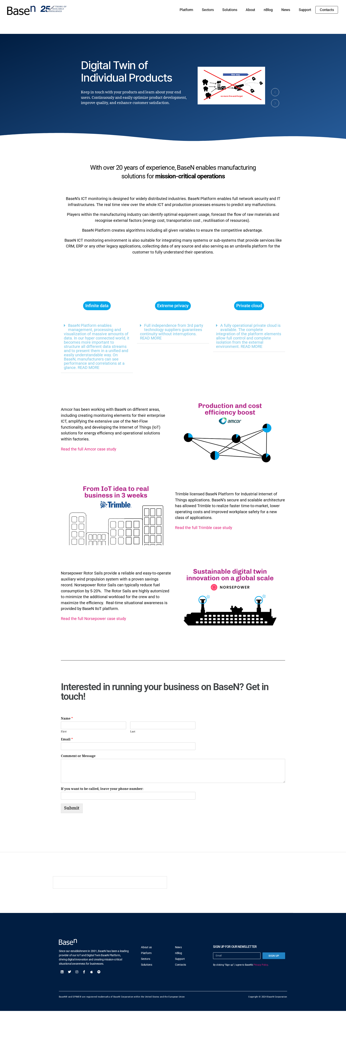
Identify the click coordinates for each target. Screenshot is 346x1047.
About (250, 10)
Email (67, 739)
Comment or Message (78, 756)
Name (67, 719)
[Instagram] (77, 972)
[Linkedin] (62, 972)
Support (305, 10)
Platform (186, 10)
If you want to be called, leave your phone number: (102, 789)
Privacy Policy (260, 964)
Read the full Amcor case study (88, 449)
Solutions (229, 10)
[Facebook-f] (84, 972)
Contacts (327, 10)
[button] (275, 92)
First (64, 731)
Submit (71, 808)
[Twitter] (69, 972)
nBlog (268, 10)
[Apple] (91, 972)
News (285, 10)
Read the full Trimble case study (203, 527)
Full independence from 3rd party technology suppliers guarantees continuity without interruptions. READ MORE (171, 331)
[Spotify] (99, 972)
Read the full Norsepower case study (93, 618)
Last (132, 731)
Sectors (208, 10)
